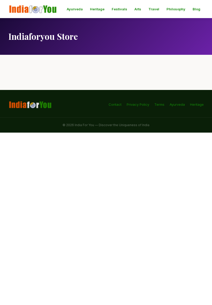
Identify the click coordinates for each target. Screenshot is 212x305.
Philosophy (175, 9)
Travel (153, 9)
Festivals (119, 9)
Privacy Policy (138, 104)
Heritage (97, 9)
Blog (196, 9)
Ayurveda (75, 9)
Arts (137, 9)
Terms (159, 104)
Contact (115, 104)
